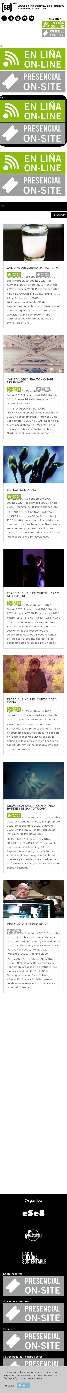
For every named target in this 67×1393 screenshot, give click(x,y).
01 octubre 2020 (35, 817)
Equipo (7, 1329)
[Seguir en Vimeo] (31, 18)
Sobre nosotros (13, 1273)
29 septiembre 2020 (27, 941)
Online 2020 (38, 280)
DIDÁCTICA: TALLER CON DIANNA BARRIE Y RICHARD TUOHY (31, 807)
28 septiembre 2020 (27, 821)
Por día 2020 (34, 284)
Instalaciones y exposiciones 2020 (36, 945)
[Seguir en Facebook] (4, 18)
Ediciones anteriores (16, 1301)
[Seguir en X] (11, 18)
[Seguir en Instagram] (18, 18)
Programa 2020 (24, 289)
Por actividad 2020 (35, 395)
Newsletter (54, 18)
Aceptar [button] (23, 1385)
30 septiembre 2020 (38, 498)
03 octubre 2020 (25, 937)
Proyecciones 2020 (47, 289)
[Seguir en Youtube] (24, 18)
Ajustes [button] (9, 1385)
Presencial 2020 (25, 399)
